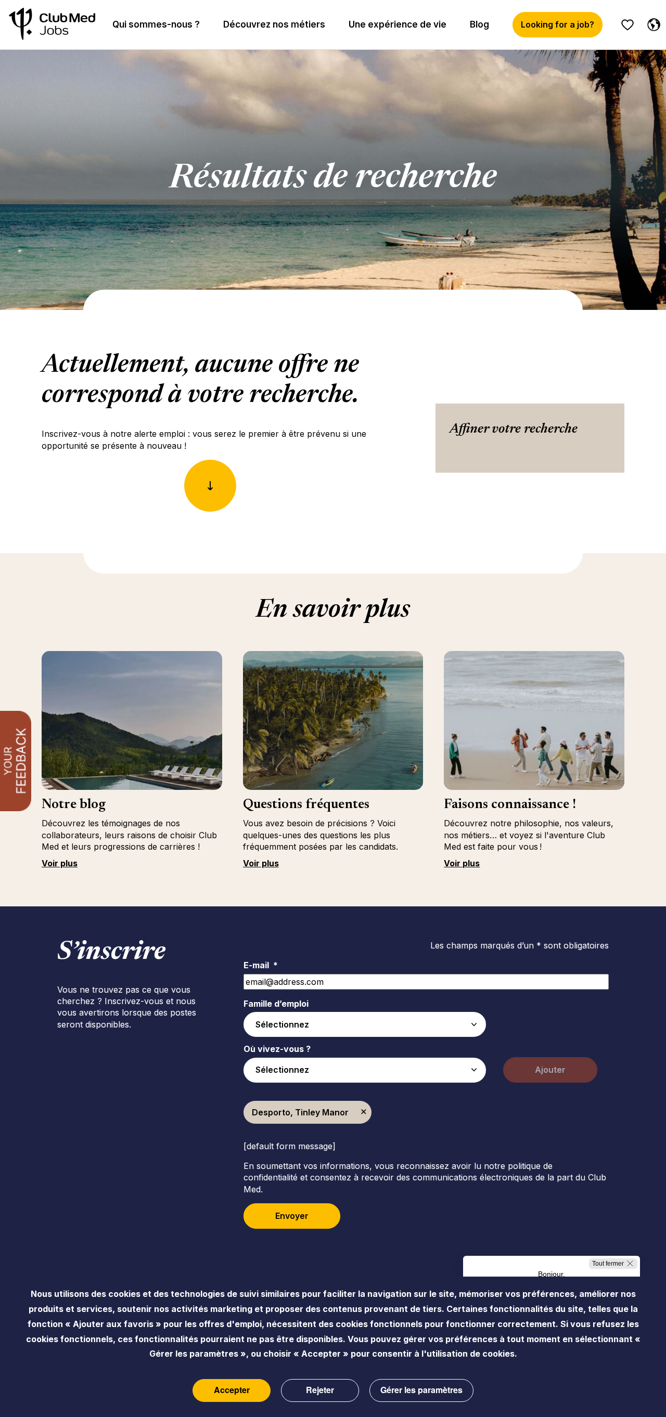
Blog (479, 24)
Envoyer (292, 1216)
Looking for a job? (557, 24)
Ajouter (550, 1069)
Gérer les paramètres (421, 1390)
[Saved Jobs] (627, 25)
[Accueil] (52, 25)
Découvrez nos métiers (274, 24)
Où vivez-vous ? (277, 1049)
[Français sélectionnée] (651, 23)
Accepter (232, 1390)
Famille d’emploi (276, 1003)
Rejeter (320, 1390)
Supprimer (364, 1112)
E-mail (261, 965)
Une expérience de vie (397, 24)
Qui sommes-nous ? (156, 24)
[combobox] (365, 1024)
